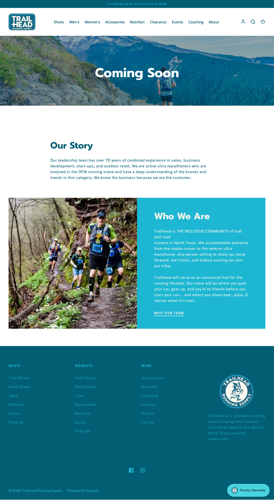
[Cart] (263, 22)
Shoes (59, 22)
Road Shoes (20, 387)
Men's (74, 22)
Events (177, 22)
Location (149, 404)
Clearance (158, 22)
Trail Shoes (19, 378)
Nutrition (137, 22)
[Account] (243, 22)
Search (147, 413)
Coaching (195, 22)
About (214, 22)
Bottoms (16, 404)
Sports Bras (86, 404)
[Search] (253, 22)
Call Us (148, 422)
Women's (92, 22)
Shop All (16, 422)
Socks (14, 413)
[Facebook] (131, 470)
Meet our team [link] (169, 312)
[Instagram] (142, 470)
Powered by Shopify (82, 490)
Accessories (115, 22)
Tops (13, 395)
